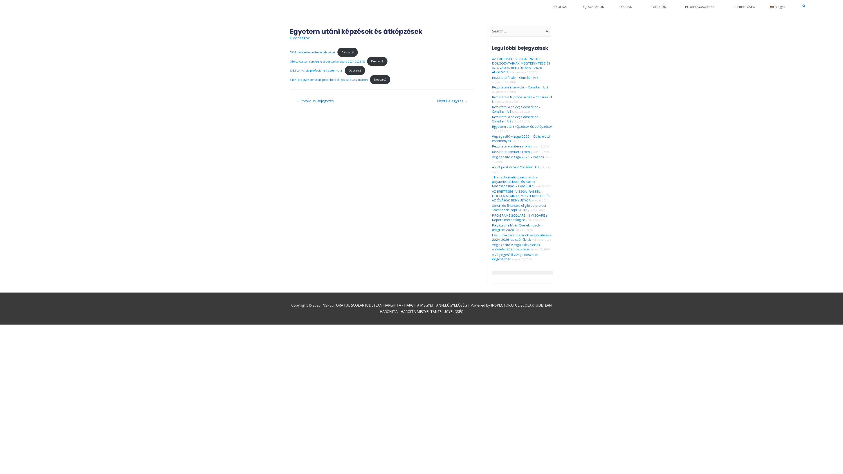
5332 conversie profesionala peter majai (316, 70)
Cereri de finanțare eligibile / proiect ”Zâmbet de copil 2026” (519, 207)
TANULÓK (658, 7)
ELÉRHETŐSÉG (744, 7)
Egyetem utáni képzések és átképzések (522, 126)
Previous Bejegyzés (315, 100)
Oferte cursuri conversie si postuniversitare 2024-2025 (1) (327, 61)
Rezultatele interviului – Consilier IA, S (520, 87)
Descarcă (348, 52)
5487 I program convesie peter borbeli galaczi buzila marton (329, 79)
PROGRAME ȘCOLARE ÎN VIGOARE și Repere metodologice (520, 217)
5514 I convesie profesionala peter (312, 52)
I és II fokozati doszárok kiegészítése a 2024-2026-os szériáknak (521, 237)
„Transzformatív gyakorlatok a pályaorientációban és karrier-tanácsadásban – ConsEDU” (515, 181)
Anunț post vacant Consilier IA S (515, 167)
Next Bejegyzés (452, 100)
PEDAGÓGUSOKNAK (700, 7)
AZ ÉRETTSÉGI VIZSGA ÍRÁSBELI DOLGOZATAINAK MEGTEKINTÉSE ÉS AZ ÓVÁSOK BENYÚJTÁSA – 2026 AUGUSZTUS (521, 65)
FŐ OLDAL (560, 7)
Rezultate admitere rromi (511, 146)
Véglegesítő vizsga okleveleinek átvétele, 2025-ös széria (516, 246)
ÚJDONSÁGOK (593, 7)
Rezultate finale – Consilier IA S (515, 77)
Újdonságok (300, 38)
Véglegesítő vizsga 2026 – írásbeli (518, 157)
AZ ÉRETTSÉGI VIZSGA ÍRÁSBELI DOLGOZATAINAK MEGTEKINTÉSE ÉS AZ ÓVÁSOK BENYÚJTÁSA (521, 195)
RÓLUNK (625, 7)
